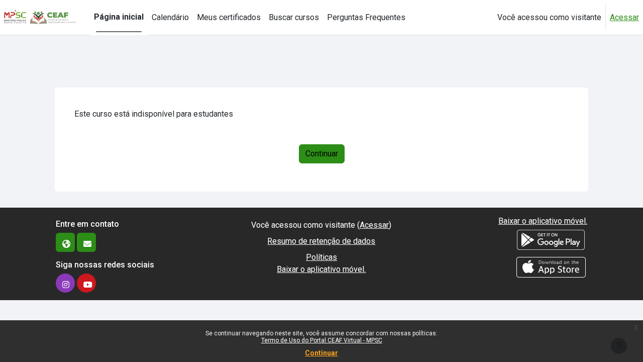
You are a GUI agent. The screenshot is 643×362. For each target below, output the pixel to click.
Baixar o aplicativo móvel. (321, 269)
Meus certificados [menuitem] (229, 17)
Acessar (624, 17)
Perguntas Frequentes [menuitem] (366, 17)
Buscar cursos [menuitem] (294, 17)
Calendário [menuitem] (170, 17)
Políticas (321, 257)
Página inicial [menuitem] (119, 17)
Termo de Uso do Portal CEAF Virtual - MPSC (321, 340)
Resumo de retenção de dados (321, 241)
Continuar (321, 353)
